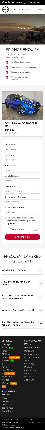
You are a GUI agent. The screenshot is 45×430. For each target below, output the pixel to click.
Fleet (4, 398)
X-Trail (5, 347)
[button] (40, 9)
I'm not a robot (17, 229)
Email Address (12, 165)
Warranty (29, 364)
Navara (5, 360)
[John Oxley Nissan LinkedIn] (10, 2)
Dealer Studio (18, 428)
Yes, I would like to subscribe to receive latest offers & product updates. (21, 221)
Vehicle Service (32, 347)
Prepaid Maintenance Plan (31, 370)
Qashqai (6, 344)
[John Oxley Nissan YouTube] (6, 2)
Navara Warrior (5, 381)
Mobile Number (12, 176)
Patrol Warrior (9, 376)
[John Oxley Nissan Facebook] (3, 2)
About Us (7, 404)
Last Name (10, 155)
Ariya (4, 367)
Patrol (5, 351)
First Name (10, 145)
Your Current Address (15, 207)
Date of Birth (11, 186)
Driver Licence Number (15, 197)
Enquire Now (22, 236)
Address (18, 2)
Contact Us (8, 401)
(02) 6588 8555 (34, 2)
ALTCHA (36, 230)
